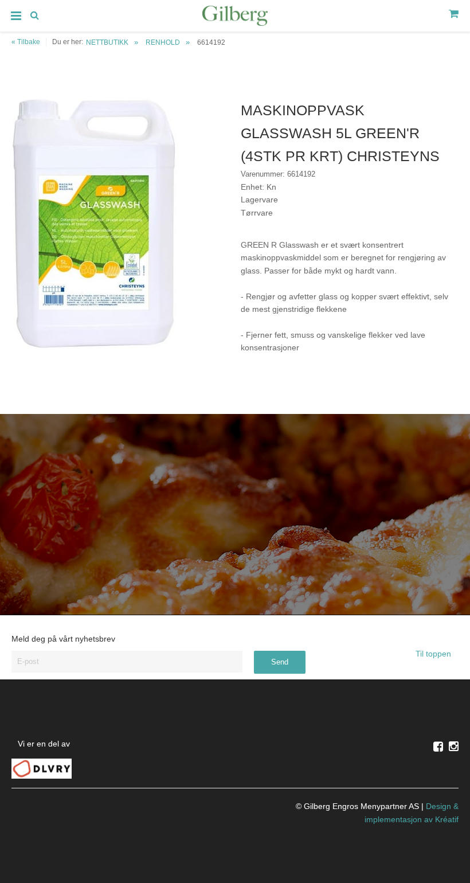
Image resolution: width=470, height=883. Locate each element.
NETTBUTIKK (107, 42)
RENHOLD (163, 42)
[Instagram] (454, 746)
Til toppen (434, 653)
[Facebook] (438, 746)
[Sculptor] (235, 18)
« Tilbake (25, 42)
